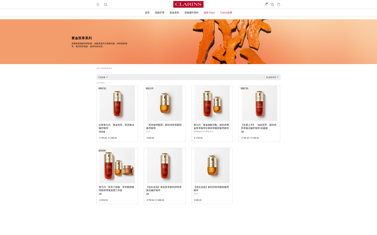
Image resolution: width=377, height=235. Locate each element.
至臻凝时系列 (191, 12)
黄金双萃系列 (106, 68)
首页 (147, 12)
